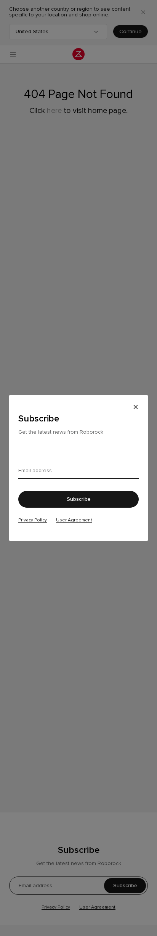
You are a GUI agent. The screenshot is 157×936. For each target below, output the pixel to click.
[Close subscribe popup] (136, 407)
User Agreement (74, 520)
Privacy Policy (32, 520)
